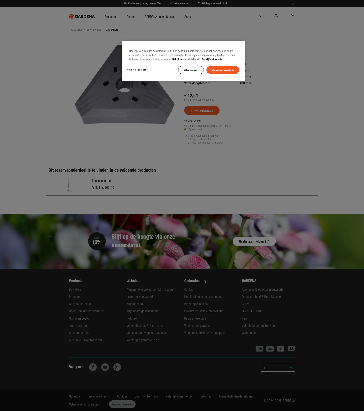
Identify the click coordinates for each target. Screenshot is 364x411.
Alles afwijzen (191, 69)
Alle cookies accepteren (223, 69)
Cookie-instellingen (136, 69)
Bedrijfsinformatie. (212, 59)
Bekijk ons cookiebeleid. (186, 59)
